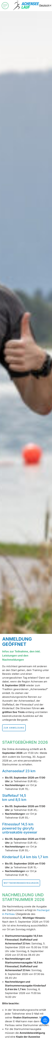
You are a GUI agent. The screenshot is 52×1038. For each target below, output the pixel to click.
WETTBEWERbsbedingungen (21, 883)
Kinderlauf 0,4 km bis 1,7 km (25, 857)
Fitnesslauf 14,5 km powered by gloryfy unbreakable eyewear (19, 828)
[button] (45, 1020)
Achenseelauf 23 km (18, 771)
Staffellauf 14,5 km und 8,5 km (14, 797)
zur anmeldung (14, 728)
